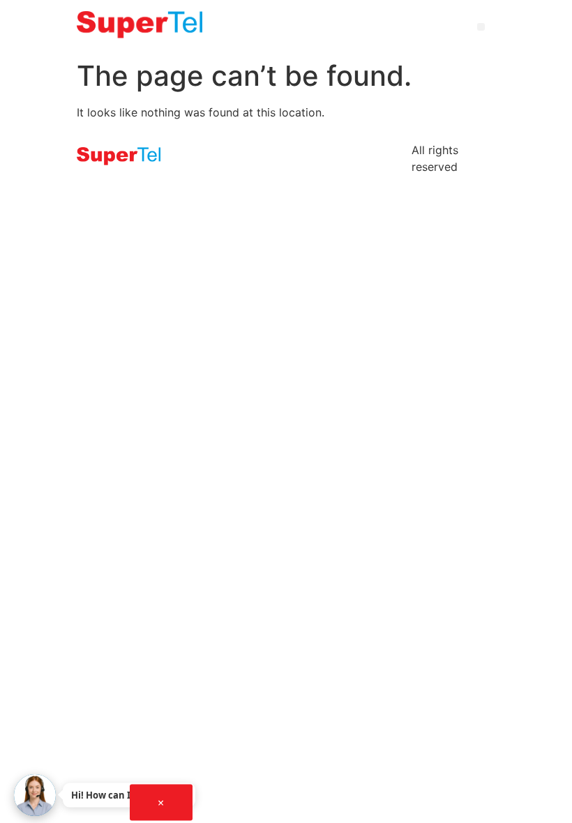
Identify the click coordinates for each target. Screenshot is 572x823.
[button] (481, 27)
